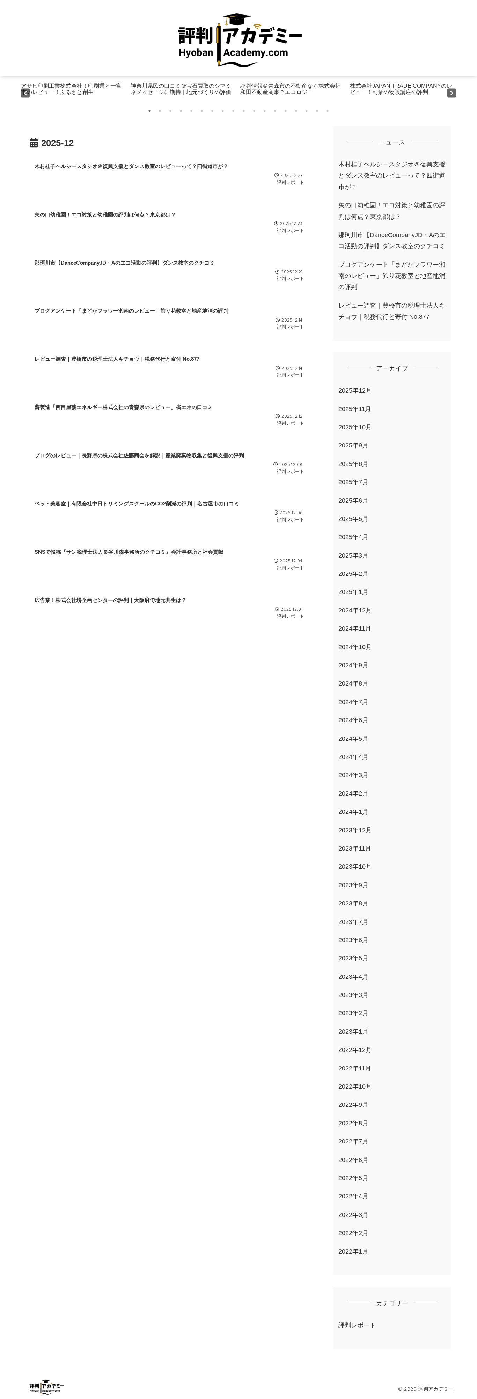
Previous (25, 92)
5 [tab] (191, 110)
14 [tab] (285, 110)
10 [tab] (243, 110)
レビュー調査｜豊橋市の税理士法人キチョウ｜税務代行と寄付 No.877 (391, 311)
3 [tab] (170, 110)
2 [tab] (159, 110)
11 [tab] (254, 110)
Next (451, 92)
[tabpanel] (74, 93)
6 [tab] (201, 110)
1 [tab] (149, 110)
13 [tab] (275, 110)
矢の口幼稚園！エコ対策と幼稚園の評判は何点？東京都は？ (391, 211)
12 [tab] (264, 110)
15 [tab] (296, 110)
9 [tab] (233, 110)
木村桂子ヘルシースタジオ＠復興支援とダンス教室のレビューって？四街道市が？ (391, 176)
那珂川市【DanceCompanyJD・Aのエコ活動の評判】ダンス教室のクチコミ (392, 240)
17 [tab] (317, 110)
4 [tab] (180, 110)
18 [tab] (327, 110)
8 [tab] (222, 110)
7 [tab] (212, 110)
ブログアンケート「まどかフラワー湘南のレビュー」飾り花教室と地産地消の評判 (391, 276)
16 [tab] (306, 110)
